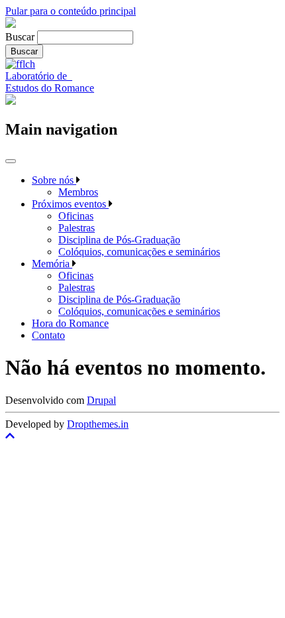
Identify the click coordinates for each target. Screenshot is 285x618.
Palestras (76, 227)
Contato (48, 335)
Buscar (19, 36)
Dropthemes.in (98, 424)
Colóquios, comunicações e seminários (139, 251)
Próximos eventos (70, 204)
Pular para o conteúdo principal (70, 11)
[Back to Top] (142, 436)
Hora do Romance (70, 323)
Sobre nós (54, 180)
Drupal (101, 400)
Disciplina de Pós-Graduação (119, 239)
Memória (52, 263)
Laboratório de (38, 76)
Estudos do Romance (49, 87)
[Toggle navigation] (10, 161)
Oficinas (75, 215)
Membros (78, 192)
